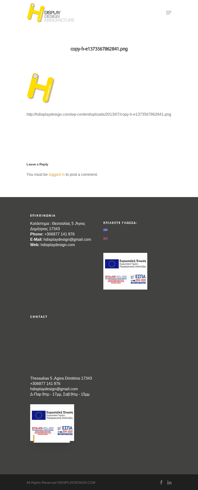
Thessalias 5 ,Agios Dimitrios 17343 (61, 378)
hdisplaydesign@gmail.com (67, 239)
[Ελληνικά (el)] (134, 230)
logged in (57, 174)
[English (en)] (134, 238)
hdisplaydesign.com (58, 245)
